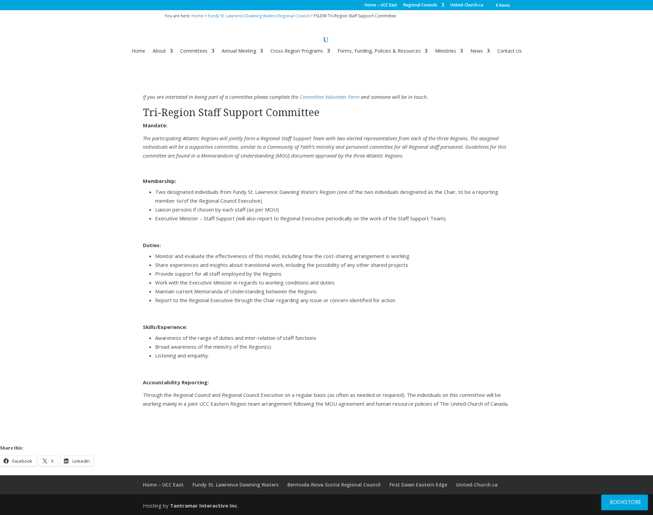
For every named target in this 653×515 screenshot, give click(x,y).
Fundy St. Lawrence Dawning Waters (235, 484)
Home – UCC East (381, 5)
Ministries (445, 51)
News (476, 51)
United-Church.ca (466, 5)
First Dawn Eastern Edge (418, 484)
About (159, 51)
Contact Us (509, 51)
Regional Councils (420, 5)
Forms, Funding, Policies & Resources (379, 51)
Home (197, 16)
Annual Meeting (239, 51)
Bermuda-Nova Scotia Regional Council (334, 484)
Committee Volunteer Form (329, 96)
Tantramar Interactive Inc (203, 505)
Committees (193, 51)
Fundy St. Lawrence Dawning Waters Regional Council (258, 16)
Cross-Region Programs (296, 51)
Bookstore (625, 501)
